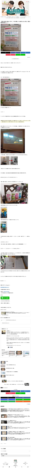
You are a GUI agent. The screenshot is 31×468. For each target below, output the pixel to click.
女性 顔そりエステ (25, 463)
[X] (8, 347)
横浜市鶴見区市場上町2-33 (5, 287)
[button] (29, 451)
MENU (25, 462)
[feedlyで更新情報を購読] (8, 401)
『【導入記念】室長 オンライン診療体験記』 (26, 356)
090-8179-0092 (6, 291)
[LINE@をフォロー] (23, 399)
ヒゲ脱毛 (15, 463)
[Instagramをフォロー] (8, 399)
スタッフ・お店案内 (5, 464)
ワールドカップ (5, 387)
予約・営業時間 (15, 462)
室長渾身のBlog (15, 465)
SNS (25, 464)
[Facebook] (10, 347)
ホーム (5, 462)
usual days (7, 354)
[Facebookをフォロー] (23, 397)
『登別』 (2, 355)
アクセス (15, 464)
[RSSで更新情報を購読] (23, 401)
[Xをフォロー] (8, 397)
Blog (21, 354)
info (14, 354)
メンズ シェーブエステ (5, 463)
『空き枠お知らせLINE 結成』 (18, 356)
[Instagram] (12, 347)
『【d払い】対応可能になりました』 (12, 356)
